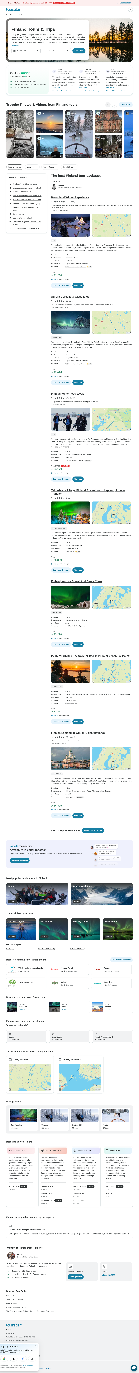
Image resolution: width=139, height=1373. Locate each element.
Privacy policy (31, 1365)
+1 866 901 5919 (125, 3)
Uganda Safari (11, 1295)
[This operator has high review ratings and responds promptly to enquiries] (90, 267)
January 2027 (78, 1193)
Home (8, 15)
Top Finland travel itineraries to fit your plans (27, 209)
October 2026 (46, 1193)
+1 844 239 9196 (108, 1275)
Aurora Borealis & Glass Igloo (90, 91)
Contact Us (10, 1334)
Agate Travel (69, 551)
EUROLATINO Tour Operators (75, 626)
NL (39, 1356)
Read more (16, 46)
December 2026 (79, 1186)
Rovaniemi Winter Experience (63, 91)
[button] (92, 279)
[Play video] (20, 134)
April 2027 (110, 1193)
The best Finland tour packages (25, 184)
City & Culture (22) (77, 949)
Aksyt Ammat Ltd (71, 703)
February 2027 (79, 1200)
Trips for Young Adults (14, 1299)
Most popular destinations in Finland (27, 188)
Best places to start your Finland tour (27, 200)
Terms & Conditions (44, 1368)
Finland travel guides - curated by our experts (27, 223)
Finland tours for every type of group (26, 204)
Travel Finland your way (22, 192)
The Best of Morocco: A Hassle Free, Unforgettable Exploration (30, 1311)
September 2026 (47, 1186)
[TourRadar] (13, 9)
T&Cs (24, 1365)
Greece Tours (11, 1303)
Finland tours (23, 15)
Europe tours (14, 15)
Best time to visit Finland (22, 218)
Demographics (18, 214)
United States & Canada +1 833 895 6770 (20, 1337)
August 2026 (14, 1186)
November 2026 (47, 1200)
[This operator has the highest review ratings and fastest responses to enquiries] (88, 461)
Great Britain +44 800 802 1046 (17, 1340)
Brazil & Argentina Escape (16, 1307)
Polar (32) (10, 949)
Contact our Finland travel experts (26, 228)
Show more (13, 1178)
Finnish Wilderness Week (115, 91)
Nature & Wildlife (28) (46, 949)
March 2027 (110, 1186)
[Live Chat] (134, 1368)
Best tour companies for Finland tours (27, 196)
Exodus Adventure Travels (74, 460)
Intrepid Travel (70, 797)
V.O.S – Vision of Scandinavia (75, 267)
